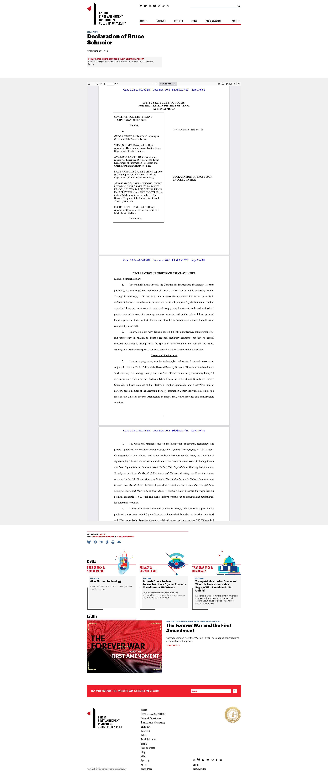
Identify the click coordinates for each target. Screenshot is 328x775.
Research (178, 20)
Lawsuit (102, 534)
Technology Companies (103, 537)
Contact (197, 764)
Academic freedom (125, 537)
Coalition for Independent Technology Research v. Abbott (116, 59)
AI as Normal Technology (105, 581)
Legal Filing (92, 32)
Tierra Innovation (103, 769)
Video (143, 756)
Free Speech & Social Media (96, 569)
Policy (194, 20)
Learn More (172, 645)
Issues (143, 20)
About (235, 20)
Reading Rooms (148, 747)
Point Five (123, 768)
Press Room (146, 769)
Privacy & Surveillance (148, 569)
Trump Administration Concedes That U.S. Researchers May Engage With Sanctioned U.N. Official (215, 586)
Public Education (213, 20)
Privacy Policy (199, 769)
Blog (143, 752)
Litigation (161, 20)
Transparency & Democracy (202, 569)
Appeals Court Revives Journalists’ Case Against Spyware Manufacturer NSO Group (164, 584)
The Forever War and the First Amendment (198, 628)
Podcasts (145, 760)
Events (144, 743)
